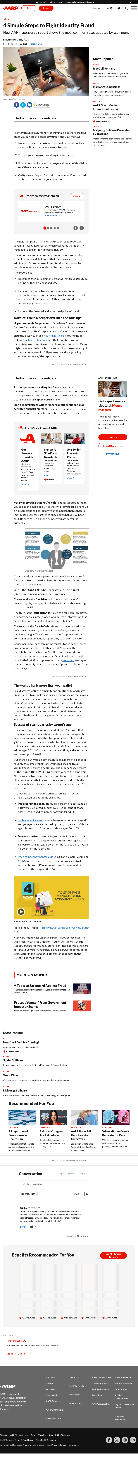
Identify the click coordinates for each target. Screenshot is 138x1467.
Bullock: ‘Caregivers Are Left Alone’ (52, 1133)
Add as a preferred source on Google (46, 105)
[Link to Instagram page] (125, 1440)
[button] (126, 8)
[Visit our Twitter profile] (117, 1440)
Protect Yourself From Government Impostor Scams (40, 1004)
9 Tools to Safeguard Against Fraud (40, 986)
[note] (46, 99)
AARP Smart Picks (54, 1409)
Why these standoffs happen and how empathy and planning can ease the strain (115, 1143)
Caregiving (13, 1128)
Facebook (16, 105)
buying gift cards (55, 335)
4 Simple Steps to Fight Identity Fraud (48, 25)
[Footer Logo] (15, 1386)
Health (96, 101)
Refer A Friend (75, 1403)
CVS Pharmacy (52, 206)
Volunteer (50, 1389)
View (23, 484)
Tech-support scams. (30, 820)
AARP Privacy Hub (19, 1435)
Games (96, 65)
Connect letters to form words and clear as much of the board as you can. (36, 1080)
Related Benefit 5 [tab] (57, 228)
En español (37, 44)
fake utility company (40, 339)
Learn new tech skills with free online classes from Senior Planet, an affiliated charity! (74, 467)
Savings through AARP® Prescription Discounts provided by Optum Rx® (60, 211)
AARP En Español (77, 1386)
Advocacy (76, 1128)
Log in (62, 1173)
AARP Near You (53, 1418)
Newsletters (74, 1394)
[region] (53, 1206)
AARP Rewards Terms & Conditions (16, 1440)
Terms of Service (38, 1435)
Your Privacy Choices (56, 1445)
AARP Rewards (53, 1401)
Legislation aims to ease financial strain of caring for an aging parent (83, 1146)
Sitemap (4, 1435)
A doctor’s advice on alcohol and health (21, 1047)
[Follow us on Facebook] (109, 1440)
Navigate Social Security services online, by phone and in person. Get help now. (64, 2)
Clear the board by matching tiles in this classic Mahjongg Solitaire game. (36, 1095)
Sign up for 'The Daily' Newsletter (51, 453)
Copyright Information (45, 1440)
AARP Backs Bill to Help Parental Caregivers (82, 1135)
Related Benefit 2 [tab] (48, 228)
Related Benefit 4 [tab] (54, 228)
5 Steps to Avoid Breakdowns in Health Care (18, 1135)
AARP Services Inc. (100, 1403)
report (81, 1227)
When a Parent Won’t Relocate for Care (115, 1133)
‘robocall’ (68, 660)
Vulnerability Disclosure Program (15, 1445)
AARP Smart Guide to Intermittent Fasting (106, 107)
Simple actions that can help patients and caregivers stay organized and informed (21, 1146)
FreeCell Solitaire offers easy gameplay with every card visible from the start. (111, 75)
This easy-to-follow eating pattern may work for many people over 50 (111, 115)
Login (106, 8)
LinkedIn (29, 105)
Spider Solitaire (13, 1060)
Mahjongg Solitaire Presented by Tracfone (111, 131)
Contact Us (74, 1377)
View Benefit (50, 215)
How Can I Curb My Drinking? (21, 1042)
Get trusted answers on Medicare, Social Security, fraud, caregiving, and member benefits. (28, 472)
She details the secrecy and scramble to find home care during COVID (52, 1143)
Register (96, 8)
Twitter (23, 105)
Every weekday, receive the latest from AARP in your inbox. (50, 465)
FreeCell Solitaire (104, 68)
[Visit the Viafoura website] (82, 1236)
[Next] (81, 228)
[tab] (29, 1194)
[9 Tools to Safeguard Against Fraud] (82, 988)
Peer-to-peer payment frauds (35, 856)
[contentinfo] (51, 921)
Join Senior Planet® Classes (74, 453)
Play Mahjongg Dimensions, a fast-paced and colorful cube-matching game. (112, 93)
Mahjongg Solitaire (15, 1090)
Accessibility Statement (60, 1435)
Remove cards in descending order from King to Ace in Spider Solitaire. (35, 1065)
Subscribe (112, 437)
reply (23, 1227)
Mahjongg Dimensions (106, 86)
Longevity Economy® (120, 1418)
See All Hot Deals (15, 1353)
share (72, 1227)
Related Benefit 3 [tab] (51, 228)
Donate (49, 1383)
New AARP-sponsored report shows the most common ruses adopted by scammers (66, 32)
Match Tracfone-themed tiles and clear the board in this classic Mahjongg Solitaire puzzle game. (112, 141)
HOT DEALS (14, 1341)
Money (7, 19)
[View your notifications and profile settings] (87, 1194)
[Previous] (75, 228)
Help (119, 8)
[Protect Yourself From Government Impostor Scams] (82, 1006)
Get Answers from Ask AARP (27, 455)
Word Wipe (10, 1075)
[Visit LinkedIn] (133, 1440)
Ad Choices (38, 1445)
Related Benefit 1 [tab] (44, 228)
